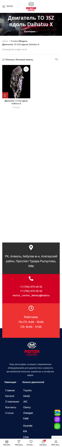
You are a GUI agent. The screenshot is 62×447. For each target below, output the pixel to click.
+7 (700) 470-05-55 (31, 287)
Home (5, 41)
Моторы (16, 107)
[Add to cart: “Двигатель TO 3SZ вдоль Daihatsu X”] (5, 95)
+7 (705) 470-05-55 (31, 291)
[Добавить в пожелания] (26, 69)
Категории (29, 31)
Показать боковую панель (19, 59)
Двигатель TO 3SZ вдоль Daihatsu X (16, 102)
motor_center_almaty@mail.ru (31, 295)
